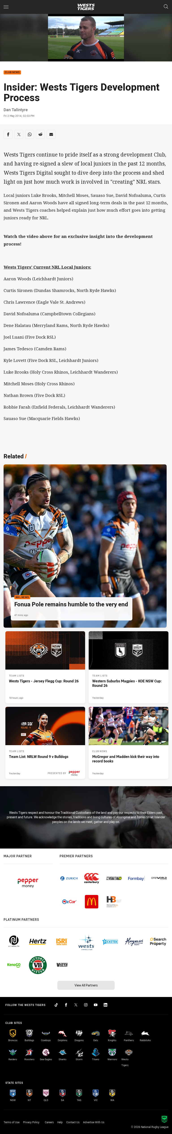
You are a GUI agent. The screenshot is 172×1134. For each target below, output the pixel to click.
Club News (12, 72)
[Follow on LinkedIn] (105, 1005)
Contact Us (73, 1122)
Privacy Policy (31, 1122)
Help (60, 1122)
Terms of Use (11, 1122)
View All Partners (86, 985)
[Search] (165, 7)
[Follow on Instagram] (86, 1005)
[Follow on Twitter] (76, 1005)
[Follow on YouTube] (95, 1005)
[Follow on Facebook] (66, 1005)
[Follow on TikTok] (56, 1005)
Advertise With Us (93, 1122)
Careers (49, 1122)
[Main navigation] (6, 6)
